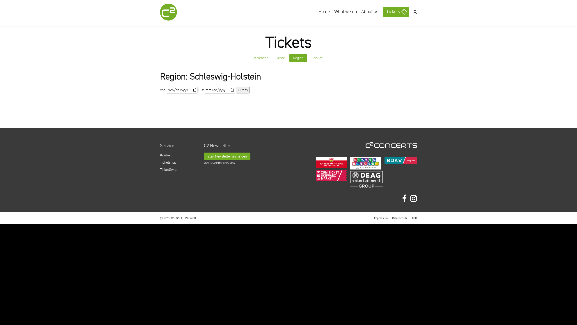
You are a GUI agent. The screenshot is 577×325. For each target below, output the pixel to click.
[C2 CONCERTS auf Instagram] (413, 199)
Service (317, 58)
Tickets (393, 11)
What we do (345, 11)
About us (369, 11)
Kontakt (166, 155)
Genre (280, 58)
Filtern (243, 90)
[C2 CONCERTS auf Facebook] (404, 199)
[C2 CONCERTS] (181, 13)
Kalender (261, 58)
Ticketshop (168, 162)
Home (324, 11)
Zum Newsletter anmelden (227, 156)
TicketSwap (168, 169)
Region (298, 58)
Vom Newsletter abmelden (219, 163)
